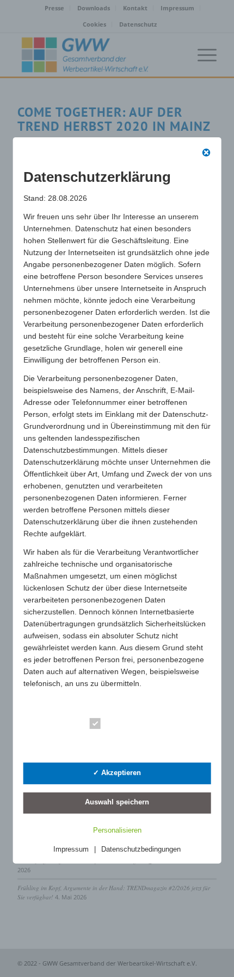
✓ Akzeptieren (117, 773)
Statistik (121, 743)
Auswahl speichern (117, 802)
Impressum (71, 849)
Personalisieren (117, 830)
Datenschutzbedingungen (141, 849)
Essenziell (125, 725)
